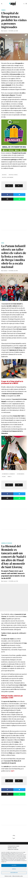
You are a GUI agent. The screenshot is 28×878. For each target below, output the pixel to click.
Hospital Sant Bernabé (7, 177)
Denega (14, 869)
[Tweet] (19, 194)
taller (3, 476)
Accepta (14, 865)
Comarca (3, 10)
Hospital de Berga (13, 174)
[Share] (7, 194)
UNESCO (10, 476)
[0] (9, 185)
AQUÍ (12, 771)
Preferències (14, 872)
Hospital (4, 174)
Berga (2, 243)
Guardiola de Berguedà (6, 543)
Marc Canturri (4, 30)
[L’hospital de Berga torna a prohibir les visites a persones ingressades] (14, 46)
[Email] (7, 199)
